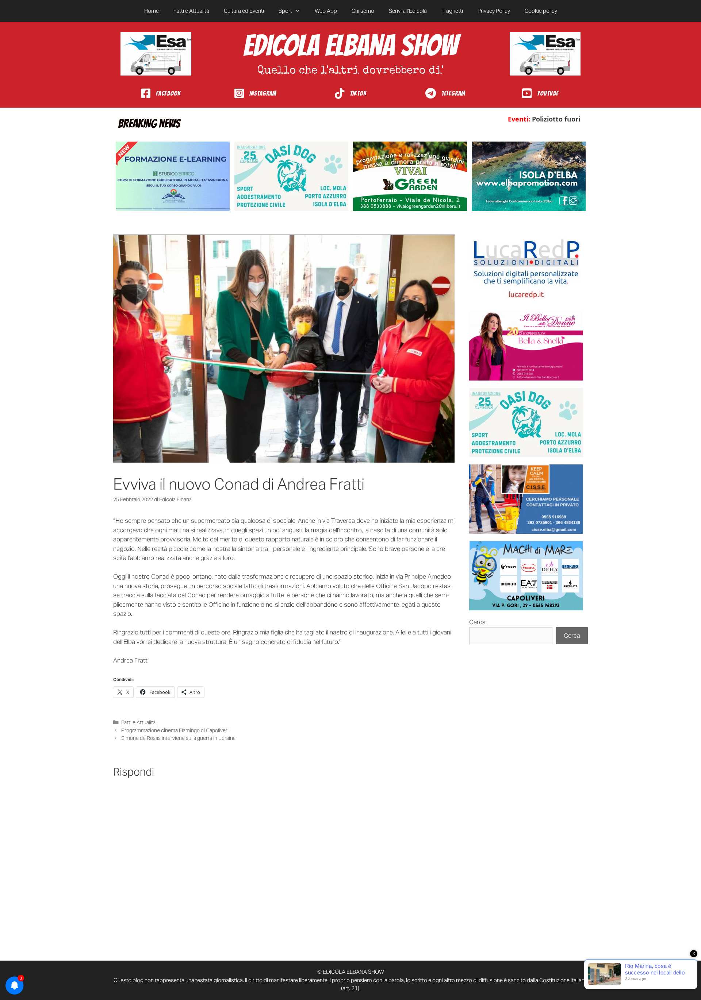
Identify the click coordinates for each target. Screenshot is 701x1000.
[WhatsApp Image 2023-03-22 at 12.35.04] (526, 269)
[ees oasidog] (526, 422)
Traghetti (452, 10)
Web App (326, 10)
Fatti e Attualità (191, 10)
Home (151, 10)
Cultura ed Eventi (244, 10)
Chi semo (363, 10)
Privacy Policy (494, 10)
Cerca (477, 622)
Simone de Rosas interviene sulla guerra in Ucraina (178, 738)
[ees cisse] (526, 499)
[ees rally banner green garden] (410, 176)
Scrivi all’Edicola (408, 10)
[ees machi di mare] (526, 575)
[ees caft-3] (173, 176)
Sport (285, 10)
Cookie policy (541, 10)
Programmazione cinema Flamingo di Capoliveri (175, 730)
